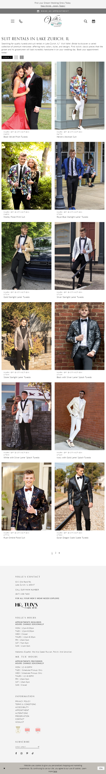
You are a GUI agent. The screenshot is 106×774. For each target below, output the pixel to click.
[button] (7, 57)
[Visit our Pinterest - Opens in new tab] (27, 753)
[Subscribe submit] (38, 746)
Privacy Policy (23, 701)
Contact (19, 719)
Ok (101, 768)
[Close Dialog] (4, 768)
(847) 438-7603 (22, 594)
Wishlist (19, 722)
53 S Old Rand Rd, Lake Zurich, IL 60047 (25, 583)
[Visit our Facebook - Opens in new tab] (16, 753)
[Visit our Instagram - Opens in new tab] (21, 753)
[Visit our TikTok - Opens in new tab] (32, 753)
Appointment (22, 710)
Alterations (21, 713)
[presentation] (26, 95)
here (55, 771)
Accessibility (22, 707)
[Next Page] (59, 552)
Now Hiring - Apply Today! (53, 5)
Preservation (22, 716)
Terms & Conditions (25, 704)
